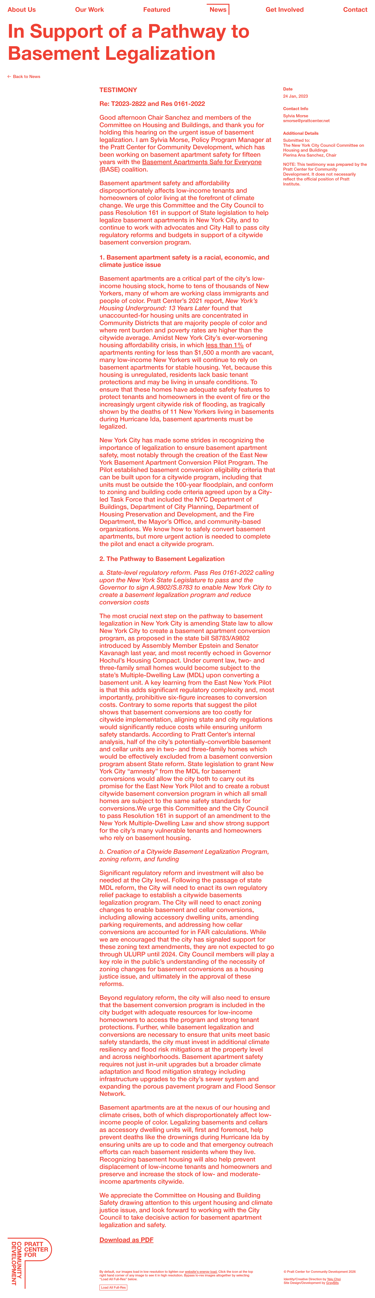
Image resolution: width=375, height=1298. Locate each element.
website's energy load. (201, 1272)
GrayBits (332, 1283)
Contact (355, 10)
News (218, 10)
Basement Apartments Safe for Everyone (202, 163)
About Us (22, 10)
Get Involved (285, 10)
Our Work (89, 10)
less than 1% (225, 346)
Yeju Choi (334, 1279)
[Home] (30, 1264)
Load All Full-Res (113, 1287)
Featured (156, 10)
